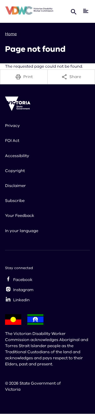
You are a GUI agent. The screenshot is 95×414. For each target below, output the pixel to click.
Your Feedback (19, 215)
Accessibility (17, 156)
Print (28, 77)
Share (75, 77)
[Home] (29, 11)
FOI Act (12, 140)
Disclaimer (15, 186)
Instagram (23, 290)
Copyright (15, 171)
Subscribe (15, 200)
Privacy (12, 125)
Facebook (22, 280)
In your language (21, 231)
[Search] (74, 11)
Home (11, 34)
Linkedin (21, 300)
